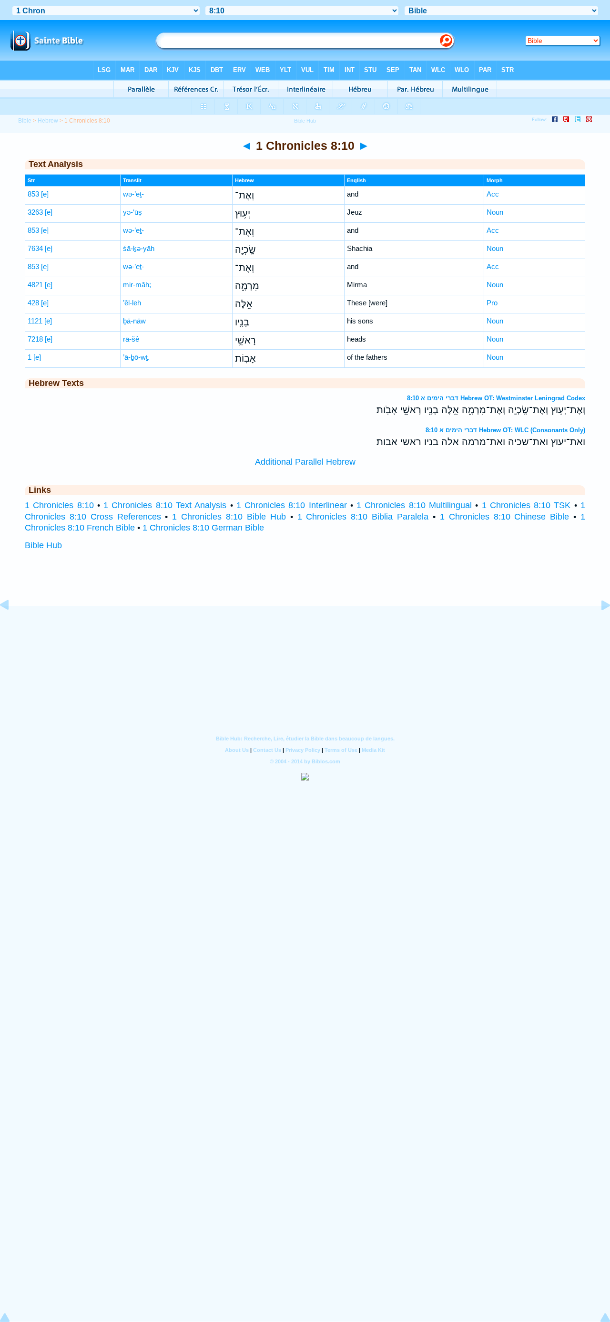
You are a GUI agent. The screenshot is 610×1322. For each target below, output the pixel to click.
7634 (35, 248)
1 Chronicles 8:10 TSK (526, 505)
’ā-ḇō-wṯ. (136, 357)
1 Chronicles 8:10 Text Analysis (164, 505)
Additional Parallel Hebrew (305, 462)
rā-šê (131, 339)
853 (33, 194)
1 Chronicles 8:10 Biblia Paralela (362, 516)
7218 (35, 339)
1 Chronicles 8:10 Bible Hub (228, 516)
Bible (24, 120)
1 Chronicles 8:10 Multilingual (414, 505)
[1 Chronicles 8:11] (598, 626)
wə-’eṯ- (133, 194)
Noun (495, 212)
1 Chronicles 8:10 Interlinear (291, 505)
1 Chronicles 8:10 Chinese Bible (504, 516)
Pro (492, 303)
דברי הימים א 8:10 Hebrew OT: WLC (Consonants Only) (505, 430)
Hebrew (48, 120)
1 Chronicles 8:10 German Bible (203, 527)
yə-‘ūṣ (132, 212)
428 (33, 303)
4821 (35, 285)
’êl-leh (132, 303)
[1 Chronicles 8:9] (12, 626)
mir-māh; (137, 285)
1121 (35, 321)
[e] (45, 194)
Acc (493, 194)
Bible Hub (43, 545)
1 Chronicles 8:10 (59, 505)
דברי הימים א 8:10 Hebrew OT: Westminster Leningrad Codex (496, 398)
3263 (35, 212)
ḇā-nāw (134, 321)
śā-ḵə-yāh (138, 248)
